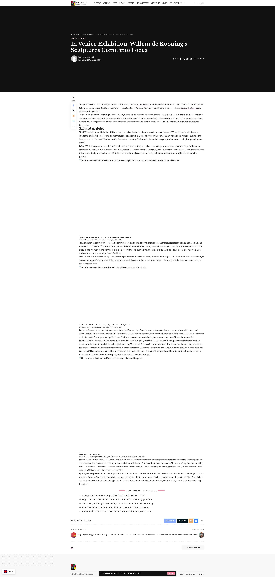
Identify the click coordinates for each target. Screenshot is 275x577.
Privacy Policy (125, 573)
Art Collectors (78, 38)
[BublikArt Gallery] (80, 3)
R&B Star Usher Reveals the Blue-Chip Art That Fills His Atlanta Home (116, 507)
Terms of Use (136, 573)
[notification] (188, 3)
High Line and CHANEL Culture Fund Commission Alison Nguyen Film (117, 499)
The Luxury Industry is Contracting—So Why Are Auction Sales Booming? (118, 503)
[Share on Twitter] (184, 58)
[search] (192, 3)
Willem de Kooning (144, 104)
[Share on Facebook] (180, 58)
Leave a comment (194, 548)
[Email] (187, 58)
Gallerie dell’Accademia (190, 108)
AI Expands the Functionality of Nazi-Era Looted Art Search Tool (113, 495)
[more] (184, 3)
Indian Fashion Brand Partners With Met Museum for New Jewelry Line (116, 511)
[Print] (190, 58)
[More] (194, 58)
